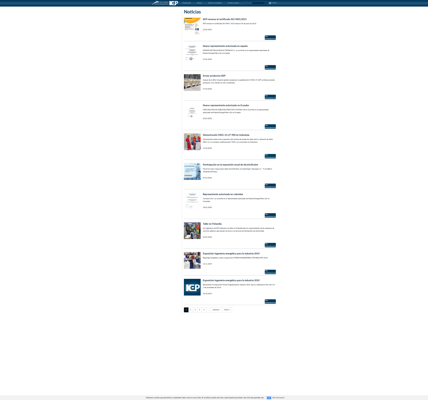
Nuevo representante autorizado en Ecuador (226, 105)
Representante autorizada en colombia (223, 194)
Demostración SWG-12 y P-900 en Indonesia (226, 135)
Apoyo (199, 3)
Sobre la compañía (214, 3)
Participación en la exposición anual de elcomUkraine (230, 165)
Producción (187, 3)
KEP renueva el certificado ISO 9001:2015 (225, 19)
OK (269, 397)
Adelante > (217, 310)
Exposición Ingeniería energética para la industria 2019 (231, 253)
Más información (278, 398)
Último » (227, 310)
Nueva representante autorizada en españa (225, 46)
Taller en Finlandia (212, 224)
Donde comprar (233, 3)
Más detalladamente (270, 38)
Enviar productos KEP (214, 76)
